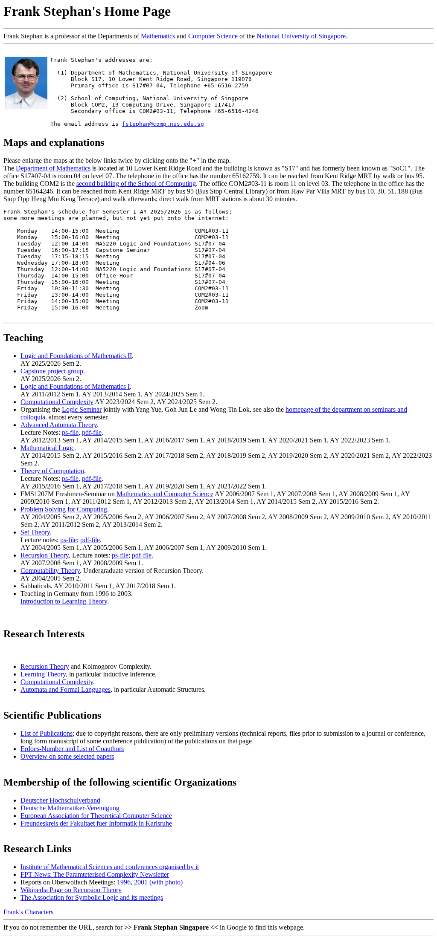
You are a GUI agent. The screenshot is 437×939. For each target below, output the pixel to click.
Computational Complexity (56, 401)
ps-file (70, 432)
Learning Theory (43, 674)
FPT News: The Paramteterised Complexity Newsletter (94, 874)
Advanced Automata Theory (58, 424)
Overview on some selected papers (67, 756)
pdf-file (92, 432)
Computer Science (213, 36)
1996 (124, 882)
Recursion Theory (44, 555)
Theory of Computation (52, 470)
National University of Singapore (301, 36)
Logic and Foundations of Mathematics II (76, 355)
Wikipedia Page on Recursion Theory (71, 889)
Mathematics (158, 36)
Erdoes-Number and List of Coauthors (72, 748)
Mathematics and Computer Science (165, 493)
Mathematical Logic (47, 447)
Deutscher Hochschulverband (60, 800)
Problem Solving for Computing (63, 509)
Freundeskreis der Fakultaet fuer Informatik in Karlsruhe (96, 823)
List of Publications (46, 733)
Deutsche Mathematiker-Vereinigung (69, 808)
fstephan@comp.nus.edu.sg (163, 124)
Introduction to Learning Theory (63, 601)
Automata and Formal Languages (65, 689)
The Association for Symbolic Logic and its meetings (91, 897)
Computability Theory (50, 570)
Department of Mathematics (53, 168)
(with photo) (166, 882)
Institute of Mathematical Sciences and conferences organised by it (109, 866)
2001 (141, 882)
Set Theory (35, 532)
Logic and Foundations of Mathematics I (75, 386)
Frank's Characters (28, 912)
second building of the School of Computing (136, 183)
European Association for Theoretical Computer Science (96, 815)
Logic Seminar (82, 409)
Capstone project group (51, 371)
